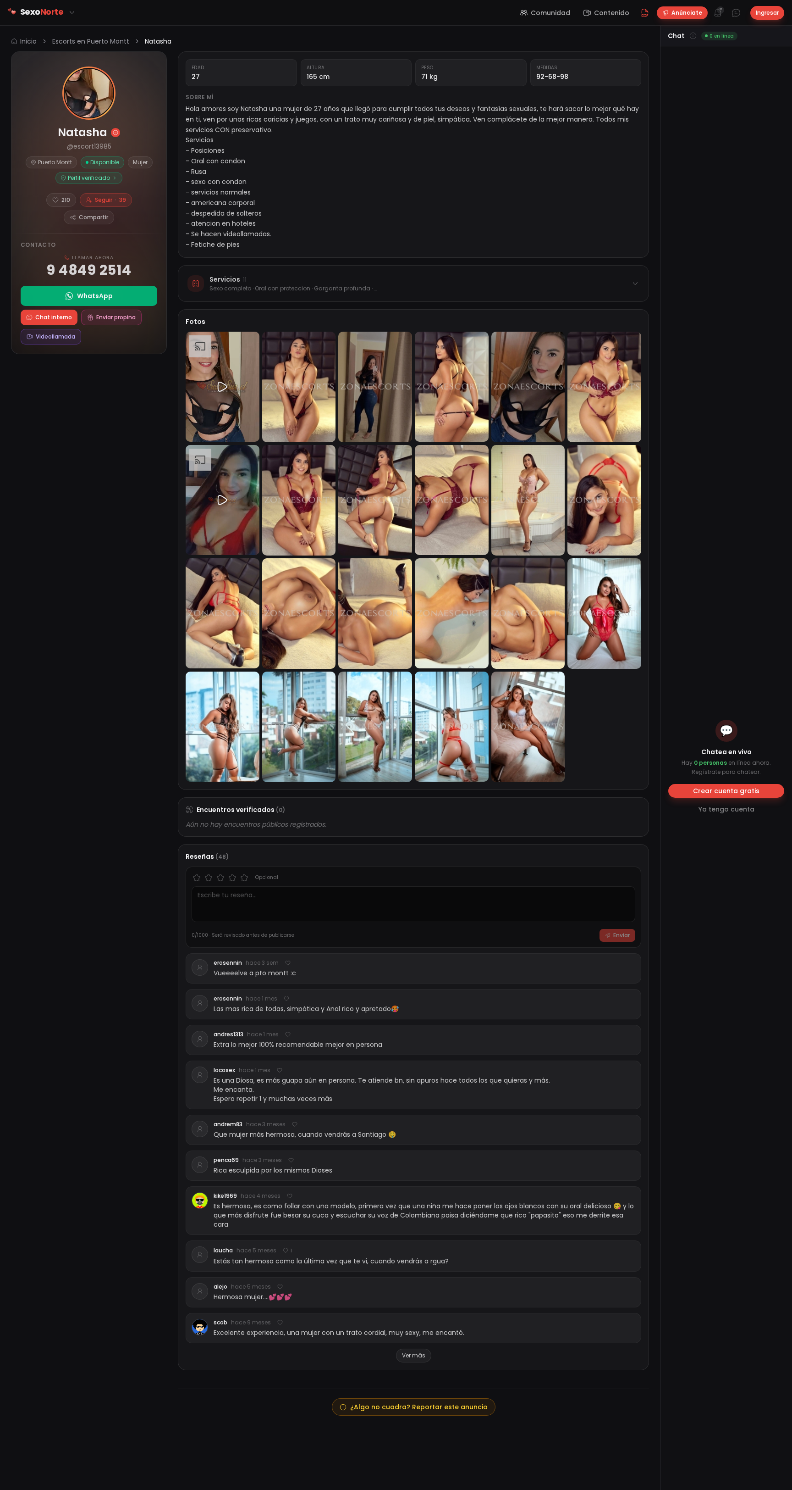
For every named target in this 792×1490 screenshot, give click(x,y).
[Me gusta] (287, 963)
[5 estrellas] (244, 878)
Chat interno (53, 317)
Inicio (28, 41)
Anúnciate (686, 13)
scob (220, 1322)
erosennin (228, 963)
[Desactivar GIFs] (645, 13)
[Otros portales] (72, 12)
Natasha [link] (158, 41)
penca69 (226, 1160)
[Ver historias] (89, 93)
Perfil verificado (89, 178)
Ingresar (767, 13)
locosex (224, 1070)
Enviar (621, 935)
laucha (223, 1250)
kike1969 (225, 1196)
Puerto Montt (55, 162)
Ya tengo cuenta (726, 809)
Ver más (413, 1355)
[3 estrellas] (220, 878)
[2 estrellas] (209, 878)
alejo (220, 1286)
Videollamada (55, 336)
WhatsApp (95, 295)
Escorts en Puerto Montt (90, 41)
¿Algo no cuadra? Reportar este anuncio (419, 1407)
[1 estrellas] (197, 878)
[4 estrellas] (232, 878)
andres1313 (228, 1034)
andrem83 (228, 1124)
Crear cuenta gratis (726, 790)
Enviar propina (116, 317)
